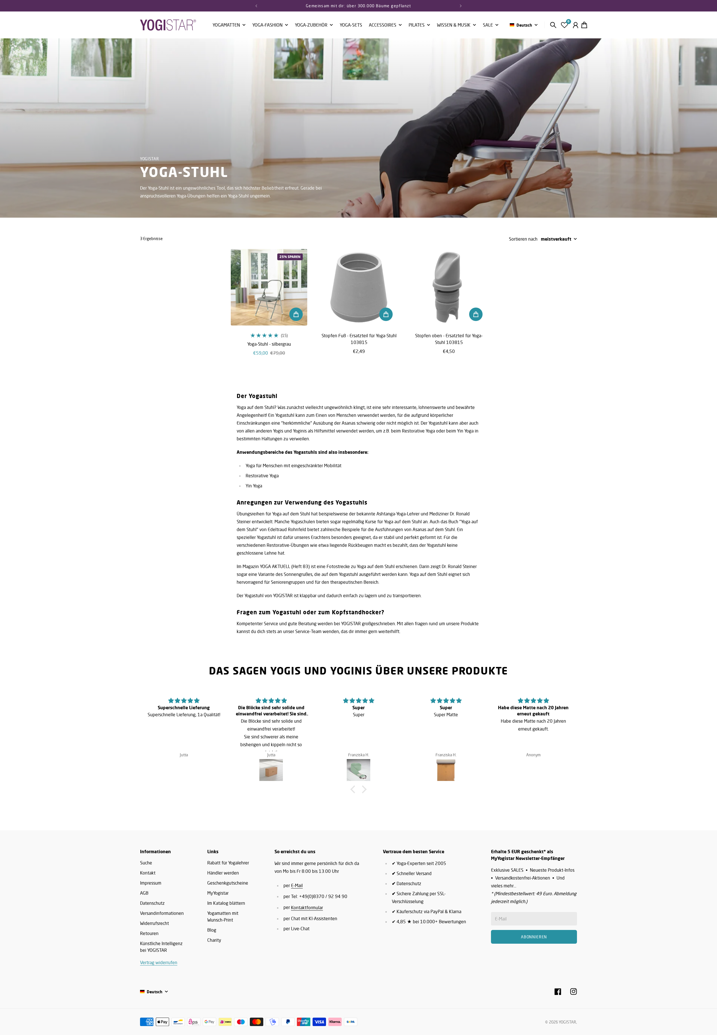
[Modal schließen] (433, 473)
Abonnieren (404, 533)
